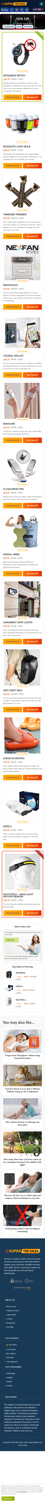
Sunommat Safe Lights (17, 622)
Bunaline (9, 423)
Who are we (11, 1306)
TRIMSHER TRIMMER (14, 214)
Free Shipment (12, 1362)
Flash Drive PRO (13, 489)
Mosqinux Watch (14, 75)
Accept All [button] (8, 1499)
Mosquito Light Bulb (16, 146)
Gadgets (19, 977)
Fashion (9, 1386)
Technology (11, 1373)
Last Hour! (10, 26)
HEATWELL (21, 1000)
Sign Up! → (11, 940)
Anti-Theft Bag (12, 690)
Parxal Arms (11, 554)
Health (19, 990)
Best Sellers (11, 1353)
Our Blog (10, 1327)
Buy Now (31, 97)
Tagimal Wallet (13, 355)
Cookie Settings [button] (22, 1491)
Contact (10, 1319)
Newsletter (11, 1323)
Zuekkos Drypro (13, 758)
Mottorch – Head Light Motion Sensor (18, 895)
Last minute (11, 1349)
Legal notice (11, 1315)
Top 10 (19, 26)
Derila (7, 826)
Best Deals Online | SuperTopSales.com (29, 1442)
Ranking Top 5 (12, 97)
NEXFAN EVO (10, 285)
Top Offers (13, 1345)
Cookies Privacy (13, 1311)
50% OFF (10, 1358)
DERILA (19, 986)
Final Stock (28, 26)
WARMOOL (21, 973)
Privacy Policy (23, 1445)
